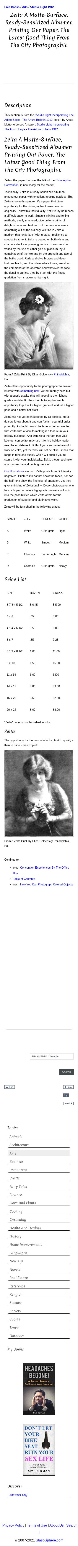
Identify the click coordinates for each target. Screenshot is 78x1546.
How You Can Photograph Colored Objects (46, 884)
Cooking (16, 1211)
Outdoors (17, 1336)
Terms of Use (37, 1525)
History (15, 1236)
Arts (13, 1153)
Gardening (18, 1219)
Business (17, 1161)
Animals (16, 1136)
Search (71, 1525)
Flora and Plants (23, 1203)
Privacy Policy (13, 1525)
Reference (17, 1286)
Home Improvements (26, 1244)
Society (15, 1311)
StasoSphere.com (49, 1540)
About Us (56, 1525)
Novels (15, 1269)
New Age (16, 1261)
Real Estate (19, 1278)
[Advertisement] (39, 73)
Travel (14, 1327)
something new (29, 390)
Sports (15, 1319)
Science (15, 1302)
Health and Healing (25, 1228)
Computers (18, 1170)
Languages (18, 1253)
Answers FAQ (18, 1495)
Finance (16, 1195)
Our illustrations (14, 471)
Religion (16, 1294)
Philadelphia (61, 374)
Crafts (15, 1178)
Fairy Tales (18, 1186)
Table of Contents (24, 878)
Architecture (19, 1145)
